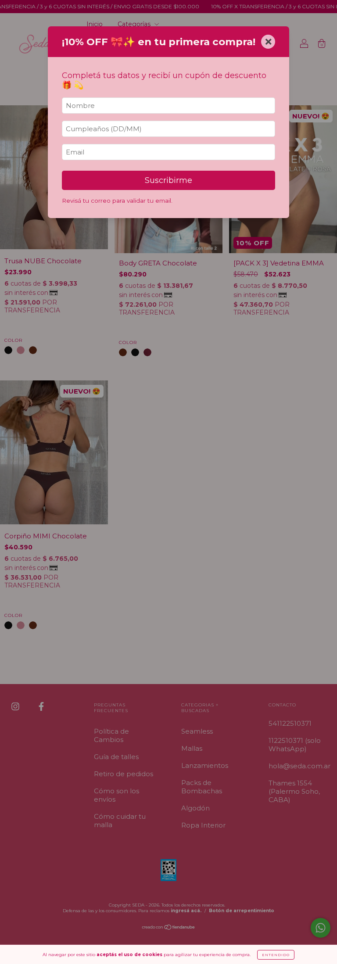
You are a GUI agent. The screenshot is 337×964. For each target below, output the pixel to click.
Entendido (276, 955)
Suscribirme (168, 180)
